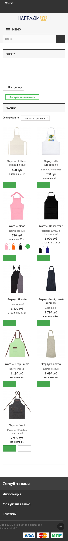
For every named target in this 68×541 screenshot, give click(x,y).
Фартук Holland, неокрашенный (17, 162)
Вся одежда (15, 87)
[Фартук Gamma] (51, 344)
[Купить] (9, 185)
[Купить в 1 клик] (24, 185)
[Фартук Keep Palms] (17, 344)
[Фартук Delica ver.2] (51, 206)
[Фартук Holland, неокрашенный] (17, 141)
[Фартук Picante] (17, 279)
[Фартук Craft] (17, 405)
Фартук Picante (17, 299)
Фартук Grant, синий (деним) (51, 301)
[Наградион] (34, 19)
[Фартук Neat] (17, 206)
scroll (60, 526)
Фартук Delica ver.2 (51, 226)
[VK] (56, 3)
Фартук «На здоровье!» (51, 162)
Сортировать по (11, 117)
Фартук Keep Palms (17, 364)
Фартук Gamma (51, 364)
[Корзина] (62, 2)
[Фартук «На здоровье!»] (51, 141)
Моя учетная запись (17, 504)
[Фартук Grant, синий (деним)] (51, 279)
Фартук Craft (17, 425)
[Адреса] (49, 3)
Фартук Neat (17, 226)
